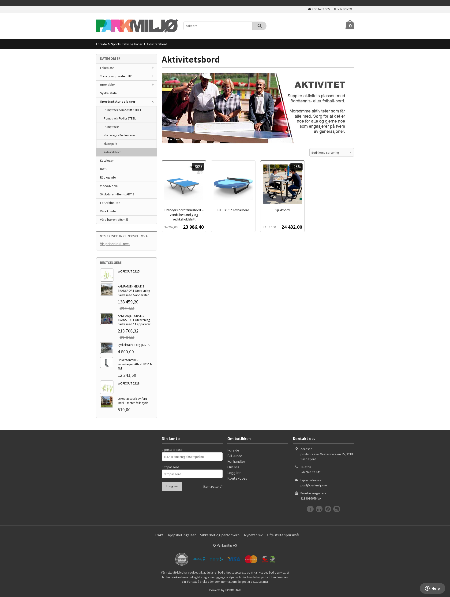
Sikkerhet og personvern (220, 535)
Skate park (110, 144)
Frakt (159, 535)
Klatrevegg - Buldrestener (119, 135)
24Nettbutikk (233, 590)
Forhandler (236, 461)
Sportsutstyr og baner (117, 101)
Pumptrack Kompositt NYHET (122, 110)
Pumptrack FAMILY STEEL (120, 118)
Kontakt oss (237, 478)
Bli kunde (234, 455)
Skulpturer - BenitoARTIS (117, 194)
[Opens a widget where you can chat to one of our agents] (432, 589)
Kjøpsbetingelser (182, 535)
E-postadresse (172, 450)
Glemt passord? (213, 487)
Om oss (233, 467)
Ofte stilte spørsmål (283, 535)
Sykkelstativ (108, 93)
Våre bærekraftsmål (114, 219)
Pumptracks (111, 127)
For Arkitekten (110, 203)
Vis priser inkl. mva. (115, 243)
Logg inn (234, 472)
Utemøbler (107, 84)
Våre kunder (108, 211)
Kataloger (107, 160)
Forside (101, 44)
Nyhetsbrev (253, 535)
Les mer (263, 582)
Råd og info (108, 177)
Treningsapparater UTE (116, 76)
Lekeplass (107, 68)
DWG (103, 169)
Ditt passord (170, 467)
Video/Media (109, 186)
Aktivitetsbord (112, 152)
